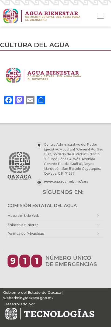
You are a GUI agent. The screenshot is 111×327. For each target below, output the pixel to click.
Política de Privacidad (26, 234)
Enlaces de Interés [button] (23, 225)
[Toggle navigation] (100, 16)
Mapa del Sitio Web (23, 216)
